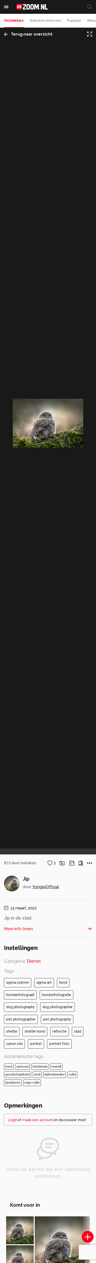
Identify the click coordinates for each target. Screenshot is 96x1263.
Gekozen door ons (45, 20)
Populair (74, 20)
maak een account (37, 1120)
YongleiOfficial (45, 887)
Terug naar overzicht (31, 34)
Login (12, 1120)
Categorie (22, 961)
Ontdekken (14, 20)
